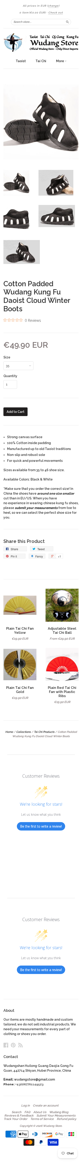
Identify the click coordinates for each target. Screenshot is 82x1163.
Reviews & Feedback (18, 1115)
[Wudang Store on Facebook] (5, 1045)
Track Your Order (15, 1119)
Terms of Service (42, 1119)
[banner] (41, 42)
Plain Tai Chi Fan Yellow (20, 630)
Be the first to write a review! (41, 826)
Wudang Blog (58, 1112)
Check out (55, 12)
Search (16, 1112)
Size (6, 357)
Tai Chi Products (44, 732)
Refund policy (66, 1119)
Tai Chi (41, 61)
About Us (39, 1112)
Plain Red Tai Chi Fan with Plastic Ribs (62, 692)
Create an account (46, 1105)
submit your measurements (36, 508)
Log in (25, 1105)
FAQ (27, 1112)
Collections (23, 732)
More (60, 61)
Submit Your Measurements (55, 1115)
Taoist (21, 61)
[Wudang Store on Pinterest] (13, 1045)
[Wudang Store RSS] (20, 1045)
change (53, 5)
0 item (32, 12)
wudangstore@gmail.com (34, 1079)
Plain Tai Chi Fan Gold (20, 690)
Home (9, 732)
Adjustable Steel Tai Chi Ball (62, 630)
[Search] (67, 21)
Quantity (10, 376)
